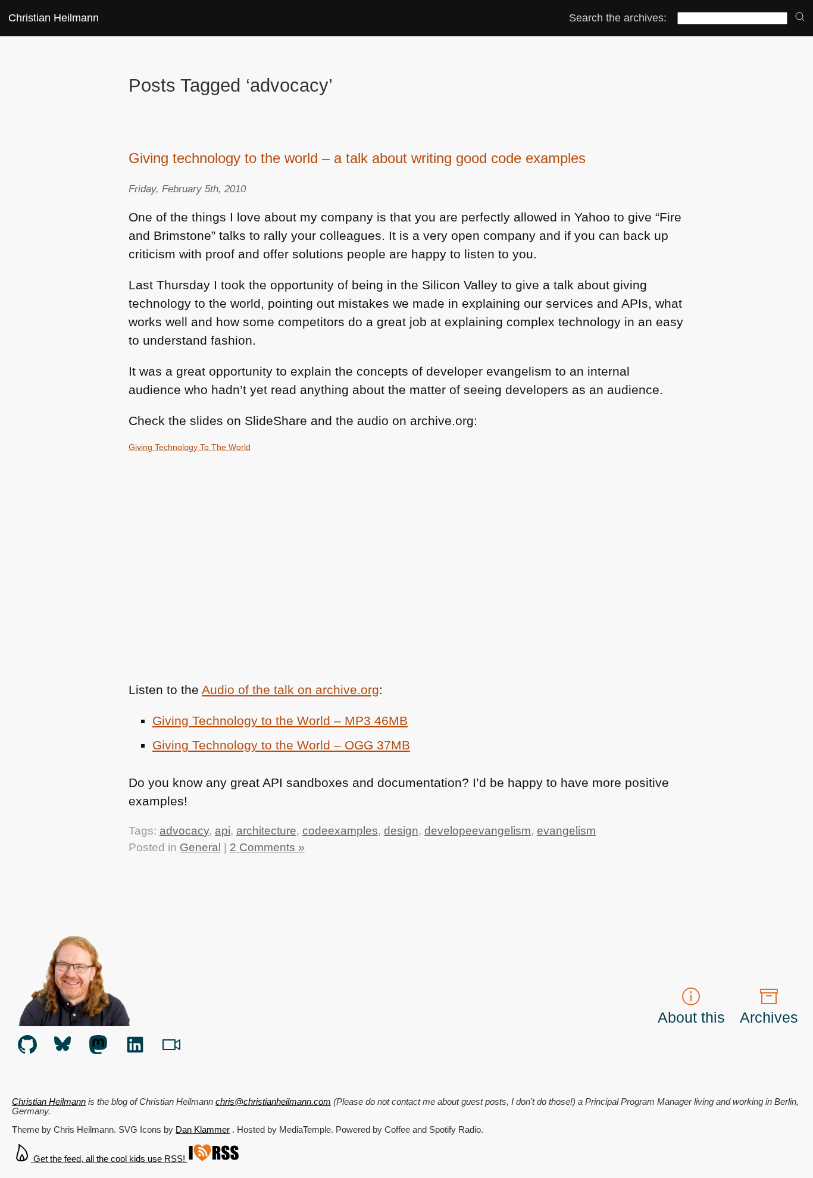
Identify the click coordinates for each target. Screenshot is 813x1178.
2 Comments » (267, 847)
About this (691, 1017)
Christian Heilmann (53, 18)
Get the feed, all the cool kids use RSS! (109, 1159)
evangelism (566, 830)
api (222, 830)
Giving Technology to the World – (280, 720)
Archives (769, 1017)
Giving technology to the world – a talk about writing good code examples (357, 158)
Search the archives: (618, 18)
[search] (800, 17)
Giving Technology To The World (190, 447)
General (200, 847)
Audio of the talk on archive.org (290, 689)
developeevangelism (477, 830)
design (401, 830)
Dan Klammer (203, 1130)
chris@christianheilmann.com (273, 1102)
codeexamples (340, 830)
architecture (266, 830)
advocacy (184, 830)
